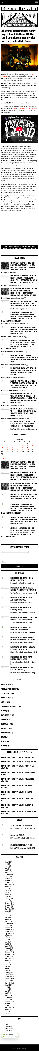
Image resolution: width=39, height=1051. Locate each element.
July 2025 (7, 888)
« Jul (2, 458)
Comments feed (9, 1028)
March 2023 (8, 946)
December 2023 (9, 927)
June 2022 (8, 964)
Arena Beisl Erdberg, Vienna (27, 108)
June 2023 (8, 940)
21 (22, 450)
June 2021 (8, 989)
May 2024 (8, 917)
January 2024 (9, 925)
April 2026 (8, 870)
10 (2, 448)
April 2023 (8, 944)
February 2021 (9, 997)
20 (17, 450)
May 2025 (8, 893)
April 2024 (8, 919)
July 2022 (7, 962)
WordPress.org (9, 1030)
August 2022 (8, 960)
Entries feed (8, 1026)
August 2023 (8, 936)
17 (2, 450)
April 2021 (8, 993)
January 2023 (9, 950)
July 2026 (7, 864)
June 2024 (8, 915)
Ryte (14, 108)
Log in (6, 1024)
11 (7, 448)
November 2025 (9, 880)
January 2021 (8, 999)
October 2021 (9, 981)
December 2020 (9, 1001)
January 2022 (9, 975)
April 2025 (8, 895)
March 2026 (8, 872)
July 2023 (7, 938)
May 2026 (8, 868)
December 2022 (9, 952)
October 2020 (9, 1005)
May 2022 (8, 966)
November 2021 (9, 979)
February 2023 (9, 948)
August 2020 (8, 1009)
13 (17, 448)
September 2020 (10, 1007)
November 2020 (9, 1003)
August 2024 (8, 911)
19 (12, 450)
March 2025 (8, 897)
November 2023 (9, 930)
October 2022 (9, 956)
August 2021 (8, 985)
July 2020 (8, 1012)
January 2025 (9, 901)
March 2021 (8, 995)
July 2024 (8, 913)
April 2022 (8, 968)
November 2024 (9, 905)
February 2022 (9, 973)
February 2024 (9, 923)
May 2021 (7, 991)
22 (28, 450)
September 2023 (9, 934)
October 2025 (9, 882)
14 (23, 448)
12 (12, 448)
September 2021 (9, 983)
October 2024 (9, 907)
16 (33, 448)
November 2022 (9, 954)
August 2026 (8, 862)
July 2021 (7, 987)
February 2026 (9, 874)
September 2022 (9, 958)
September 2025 (9, 884)
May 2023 (8, 942)
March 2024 (8, 921)
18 (7, 450)
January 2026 (9, 876)
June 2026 (8, 866)
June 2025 (8, 891)
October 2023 (9, 932)
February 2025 (9, 899)
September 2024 (10, 909)
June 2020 (8, 1014)
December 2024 (9, 903)
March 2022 (8, 971)
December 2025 (9, 878)
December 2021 (9, 977)
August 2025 (8, 886)
